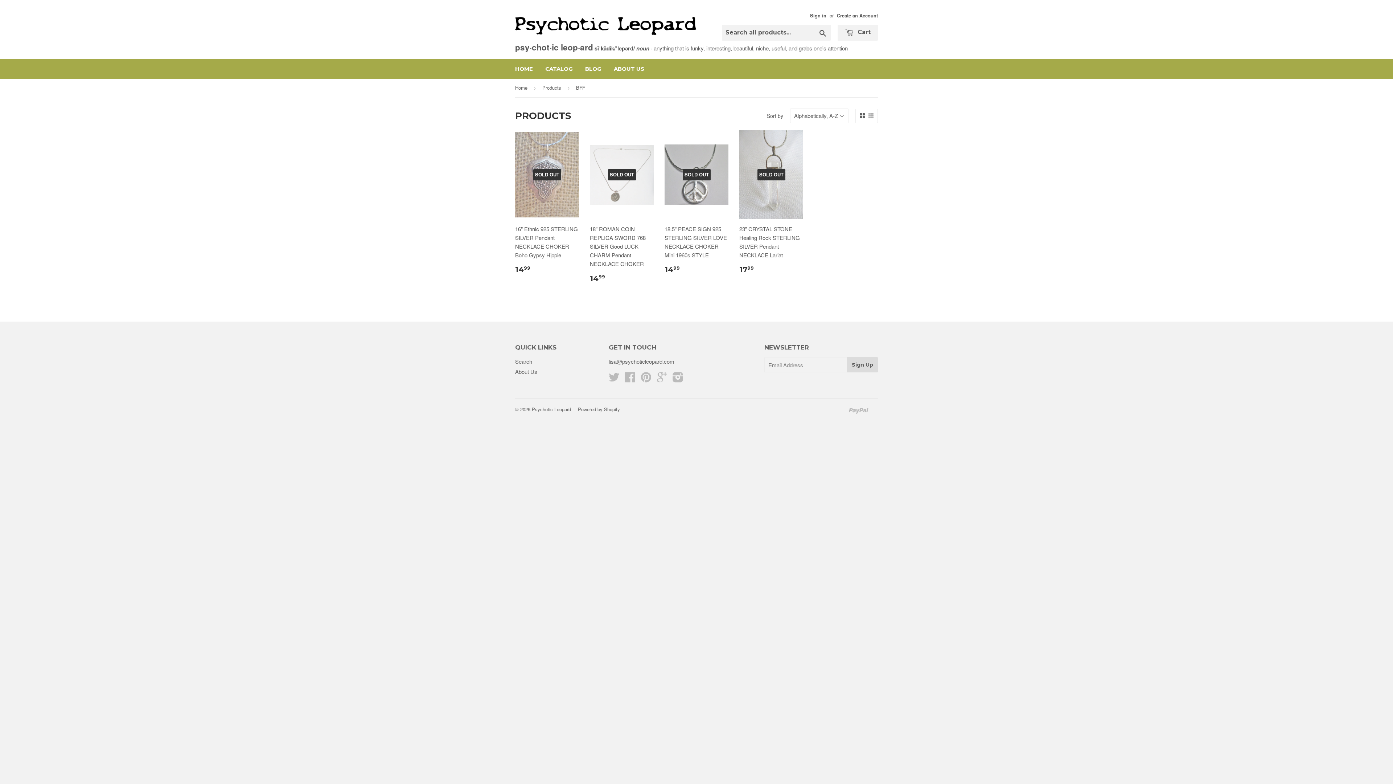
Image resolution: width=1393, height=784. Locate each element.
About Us (629, 68)
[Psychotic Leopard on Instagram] (678, 379)
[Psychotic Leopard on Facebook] (630, 379)
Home (524, 68)
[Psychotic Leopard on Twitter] (614, 379)
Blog (593, 68)
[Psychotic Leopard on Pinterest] (646, 379)
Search (523, 361)
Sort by (775, 115)
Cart (863, 32)
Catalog (559, 68)
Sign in (818, 15)
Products (551, 87)
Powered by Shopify (599, 409)
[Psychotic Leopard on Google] (662, 379)
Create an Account (857, 15)
